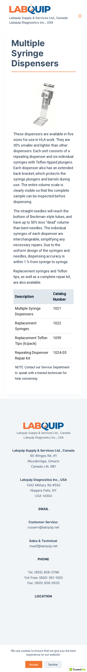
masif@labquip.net (43, 546)
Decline (53, 664)
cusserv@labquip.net (43, 527)
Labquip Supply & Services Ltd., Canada (38, 18)
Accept (33, 664)
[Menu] (80, 16)
